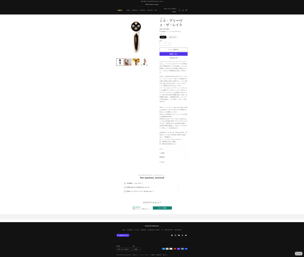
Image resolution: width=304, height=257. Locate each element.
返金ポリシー (135, 254)
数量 (161, 40)
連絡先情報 (158, 254)
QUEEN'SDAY (178, 230)
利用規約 (153, 254)
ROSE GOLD (172, 37)
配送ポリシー (165, 254)
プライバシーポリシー (144, 254)
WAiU (123, 230)
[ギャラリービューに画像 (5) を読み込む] (144, 62)
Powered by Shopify (127, 255)
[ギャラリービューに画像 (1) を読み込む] (120, 62)
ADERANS (143, 230)
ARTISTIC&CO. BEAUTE (154, 230)
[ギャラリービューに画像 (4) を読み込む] (136, 62)
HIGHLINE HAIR (169, 230)
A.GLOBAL (129, 230)
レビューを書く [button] (162, 208)
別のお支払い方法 (174, 58)
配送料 (163, 31)
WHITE (163, 37)
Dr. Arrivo (136, 230)
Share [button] (162, 162)
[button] (179, 10)
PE (162, 230)
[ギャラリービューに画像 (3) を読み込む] (128, 62)
